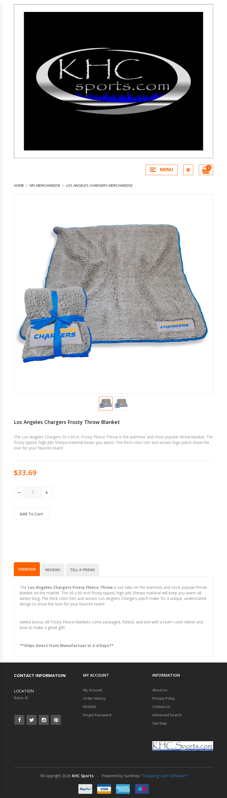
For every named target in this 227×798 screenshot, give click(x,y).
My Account (92, 689)
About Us (159, 689)
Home (19, 185)
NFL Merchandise (45, 185)
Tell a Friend (82, 569)
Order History (94, 698)
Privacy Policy (163, 698)
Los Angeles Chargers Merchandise (99, 185)
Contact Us (161, 706)
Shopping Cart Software (164, 775)
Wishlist (89, 706)
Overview (27, 569)
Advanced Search (167, 714)
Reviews (52, 569)
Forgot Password (97, 714)
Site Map (159, 723)
